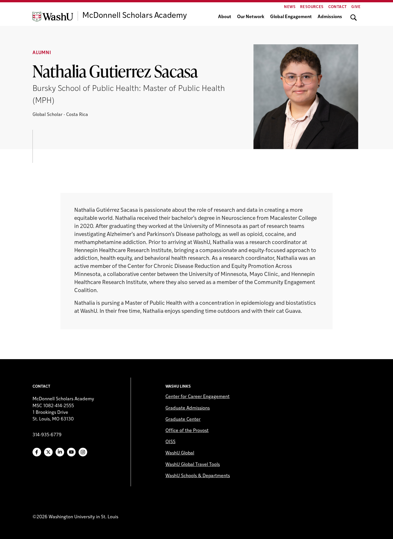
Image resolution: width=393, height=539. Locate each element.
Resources (312, 7)
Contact (337, 7)
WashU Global (179, 453)
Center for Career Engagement (197, 397)
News (289, 7)
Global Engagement (291, 17)
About (224, 17)
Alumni (42, 53)
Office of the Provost (187, 430)
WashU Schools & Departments (197, 476)
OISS (170, 442)
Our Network (250, 17)
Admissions (330, 17)
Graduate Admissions (187, 408)
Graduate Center (183, 419)
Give (355, 7)
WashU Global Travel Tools (192, 464)
